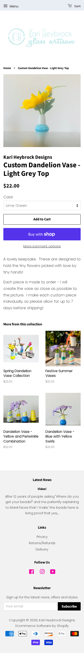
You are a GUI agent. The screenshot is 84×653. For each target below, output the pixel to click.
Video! (42, 489)
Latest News (42, 479)
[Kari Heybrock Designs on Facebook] (31, 572)
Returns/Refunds (42, 543)
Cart (77, 6)
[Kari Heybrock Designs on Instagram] (42, 572)
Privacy (42, 536)
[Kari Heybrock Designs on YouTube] (52, 572)
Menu (13, 6)
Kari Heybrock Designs (57, 620)
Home (7, 68)
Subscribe (69, 606)
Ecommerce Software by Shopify (42, 626)
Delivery (42, 549)
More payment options (42, 246)
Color (8, 197)
